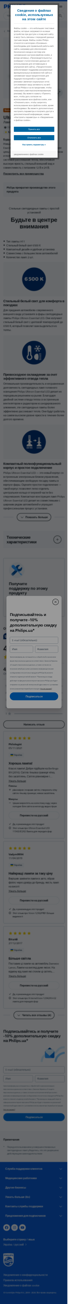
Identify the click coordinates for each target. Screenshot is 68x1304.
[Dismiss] (54, 601)
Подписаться (32, 696)
